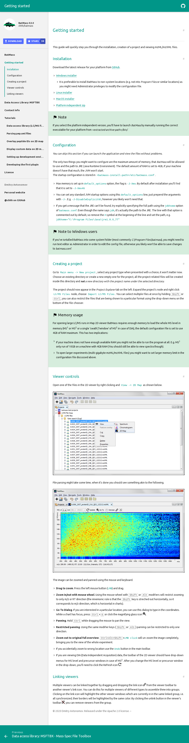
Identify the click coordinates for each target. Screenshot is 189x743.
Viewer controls (15, 87)
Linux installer (64, 92)
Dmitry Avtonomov (15, 184)
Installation (13, 69)
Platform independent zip (70, 105)
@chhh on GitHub (14, 200)
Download (15, 41)
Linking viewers (15, 93)
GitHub (116, 67)
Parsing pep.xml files (19, 133)
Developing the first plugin (23, 164)
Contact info (12, 110)
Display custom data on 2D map (25, 149)
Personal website (14, 192)
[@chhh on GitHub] (183, 6)
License (9, 172)
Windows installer (66, 75)
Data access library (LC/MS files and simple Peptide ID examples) (27, 125)
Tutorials (10, 118)
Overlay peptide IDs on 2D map (25, 141)
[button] (183, 5)
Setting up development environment (27, 156)
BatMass (9, 54)
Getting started (13, 62)
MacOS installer (65, 98)
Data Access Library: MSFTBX (22, 102)
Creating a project (16, 81)
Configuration (14, 75)
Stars (37, 41)
